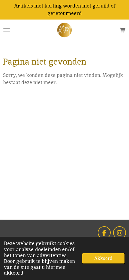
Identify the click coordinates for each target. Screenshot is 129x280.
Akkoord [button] (103, 258)
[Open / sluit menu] (6, 30)
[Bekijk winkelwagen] (122, 30)
